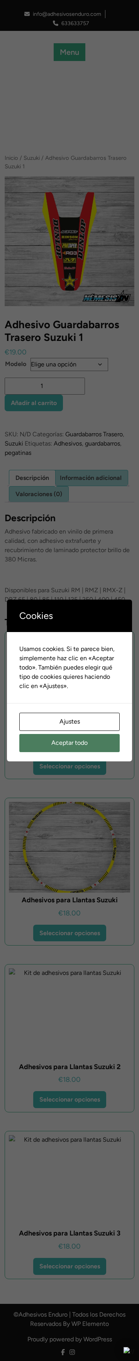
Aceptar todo (69, 742)
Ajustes (69, 721)
